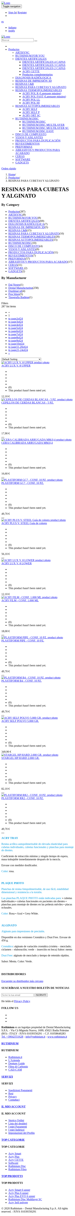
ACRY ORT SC (31, 115)
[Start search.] (35, 40)
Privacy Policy (22, 1001)
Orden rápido (8, 168)
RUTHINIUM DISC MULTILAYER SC (45, 127)
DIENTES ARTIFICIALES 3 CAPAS (43, 65)
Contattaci (14, 1099)
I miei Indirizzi (16, 1129)
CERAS (20, 156)
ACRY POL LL (31, 99)
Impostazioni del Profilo (21, 1132)
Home (11, 174)
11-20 (18, 346)
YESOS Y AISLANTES (29, 137)
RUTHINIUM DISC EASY (38, 131)
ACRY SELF (29, 109)
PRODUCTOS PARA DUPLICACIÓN (38, 140)
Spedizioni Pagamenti (20, 1090)
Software (13, 1162)
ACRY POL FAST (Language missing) (44, 96)
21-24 (18, 350)
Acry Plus (13, 1156)
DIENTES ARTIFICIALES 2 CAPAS (43, 68)
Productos (13, 49)
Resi (10, 1093)
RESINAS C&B (24, 83)
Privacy (12, 1096)
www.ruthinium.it (57, 1036)
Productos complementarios (37, 74)
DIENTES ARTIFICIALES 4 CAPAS (43, 61)
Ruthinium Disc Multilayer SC (25, 1199)
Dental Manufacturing (20, 287)
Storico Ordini (16, 1120)
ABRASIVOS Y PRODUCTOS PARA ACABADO (38, 261)
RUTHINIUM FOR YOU (30, 55)
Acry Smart (14, 1153)
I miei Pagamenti (17, 1126)
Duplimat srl (15, 290)
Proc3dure (14, 294)
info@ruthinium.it (35, 1036)
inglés (11, 30)
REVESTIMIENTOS (27, 143)
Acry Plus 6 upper (18, 1193)
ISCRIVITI (41, 995)
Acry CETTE (16, 1159)
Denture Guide (16, 1063)
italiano (12, 27)
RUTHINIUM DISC (27, 118)
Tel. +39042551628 (12, 1036)
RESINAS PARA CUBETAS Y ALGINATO (40, 87)
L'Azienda (14, 1060)
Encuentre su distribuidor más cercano (22, 981)
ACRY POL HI (31, 102)
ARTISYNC (22, 52)
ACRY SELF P (31, 112)
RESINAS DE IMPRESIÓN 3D (33, 80)
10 (16, 343)
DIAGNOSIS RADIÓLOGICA (33, 77)
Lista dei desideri (17, 1123)
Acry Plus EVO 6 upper (21, 1196)
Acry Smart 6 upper (19, 1189)
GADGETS (22, 162)
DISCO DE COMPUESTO (30, 134)
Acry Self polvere (18, 1202)
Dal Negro (14, 284)
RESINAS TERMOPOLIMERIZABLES (38, 90)
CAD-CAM (15, 1069)
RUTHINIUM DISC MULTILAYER (43, 124)
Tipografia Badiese (18, 297)
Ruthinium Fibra (17, 1169)
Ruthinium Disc (17, 1166)
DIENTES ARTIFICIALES (31, 58)
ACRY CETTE (31, 71)
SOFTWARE (22, 159)
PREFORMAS (23, 146)
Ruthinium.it (15, 1057)
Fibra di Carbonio (18, 1066)
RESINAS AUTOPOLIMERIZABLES (37, 105)
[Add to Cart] (2, 437)
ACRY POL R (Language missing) (41, 93)
